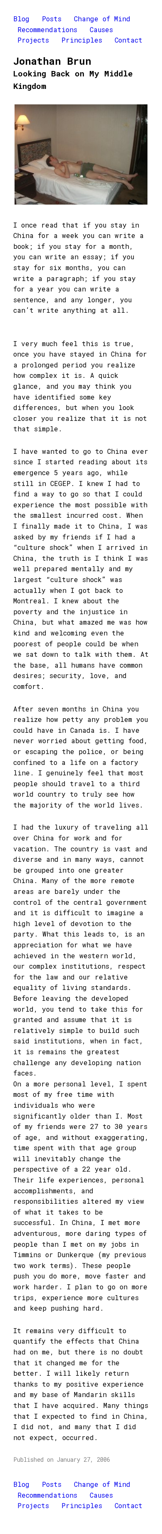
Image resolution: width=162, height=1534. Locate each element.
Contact (128, 39)
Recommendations (47, 29)
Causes (101, 29)
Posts (51, 18)
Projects (33, 39)
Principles (81, 39)
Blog (21, 18)
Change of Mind (102, 18)
